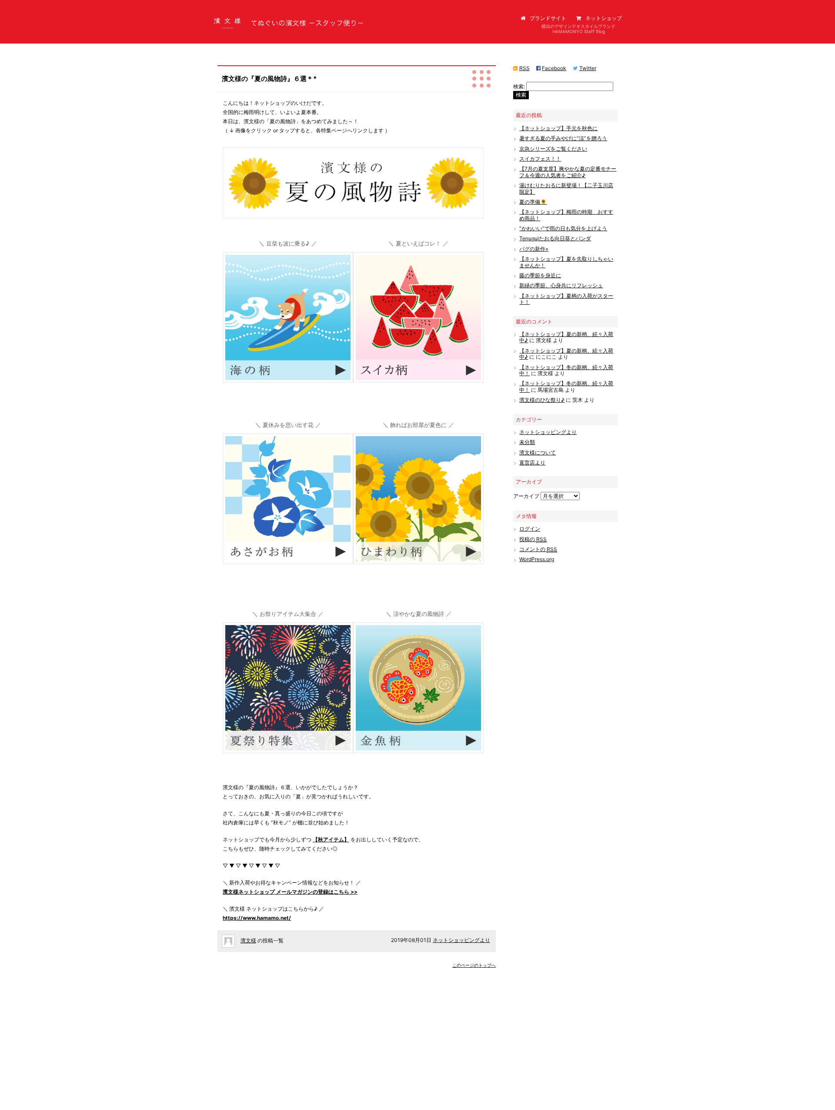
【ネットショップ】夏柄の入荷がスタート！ (566, 299)
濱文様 (248, 940)
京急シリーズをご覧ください (553, 148)
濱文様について (537, 452)
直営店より (532, 462)
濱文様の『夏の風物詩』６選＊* (269, 78)
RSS (524, 68)
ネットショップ (603, 18)
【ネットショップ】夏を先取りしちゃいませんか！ (566, 262)
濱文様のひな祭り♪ (541, 400)
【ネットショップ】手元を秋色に (558, 128)
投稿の (533, 539)
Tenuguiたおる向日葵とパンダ (555, 238)
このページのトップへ (474, 965)
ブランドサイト (548, 18)
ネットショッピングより (461, 940)
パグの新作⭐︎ (533, 249)
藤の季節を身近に (540, 275)
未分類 (527, 442)
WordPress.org (536, 559)
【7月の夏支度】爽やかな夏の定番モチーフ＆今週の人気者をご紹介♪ (567, 171)
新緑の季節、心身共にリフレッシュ (561, 285)
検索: (519, 86)
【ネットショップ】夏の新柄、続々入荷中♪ (566, 337)
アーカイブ (526, 496)
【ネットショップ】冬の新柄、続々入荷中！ (566, 370)
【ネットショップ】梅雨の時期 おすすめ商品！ (566, 215)
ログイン (529, 528)
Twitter (587, 68)
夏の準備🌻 (533, 201)
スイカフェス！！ (540, 158)
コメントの (538, 549)
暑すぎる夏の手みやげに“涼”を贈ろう (563, 138)
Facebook (554, 68)
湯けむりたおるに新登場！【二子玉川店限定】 (566, 188)
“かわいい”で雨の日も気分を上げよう (563, 228)
